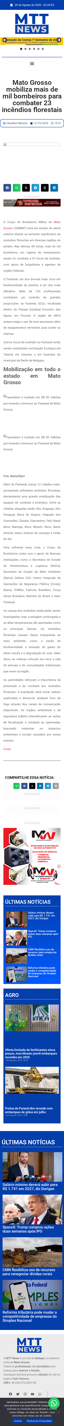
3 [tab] (30, 49)
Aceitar (18, 1421)
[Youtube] (32, 1394)
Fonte (7, 749)
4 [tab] (34, 49)
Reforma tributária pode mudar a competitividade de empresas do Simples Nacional (42, 972)
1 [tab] (21, 49)
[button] (32, 63)
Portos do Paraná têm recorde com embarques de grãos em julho (29, 1110)
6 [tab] (43, 49)
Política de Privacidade (39, 1421)
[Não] (58, 1411)
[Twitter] (18, 1394)
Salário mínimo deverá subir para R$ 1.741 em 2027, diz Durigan (41, 915)
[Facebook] (10, 1394)
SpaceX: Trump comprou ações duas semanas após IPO (43, 934)
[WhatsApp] (32, 203)
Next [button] (58, 40)
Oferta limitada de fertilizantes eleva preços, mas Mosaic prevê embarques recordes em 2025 (31, 1053)
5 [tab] (38, 49)
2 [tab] (25, 49)
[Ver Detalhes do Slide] (32, 856)
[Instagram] (25, 1394)
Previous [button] (5, 40)
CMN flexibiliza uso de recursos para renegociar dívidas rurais (42, 952)
